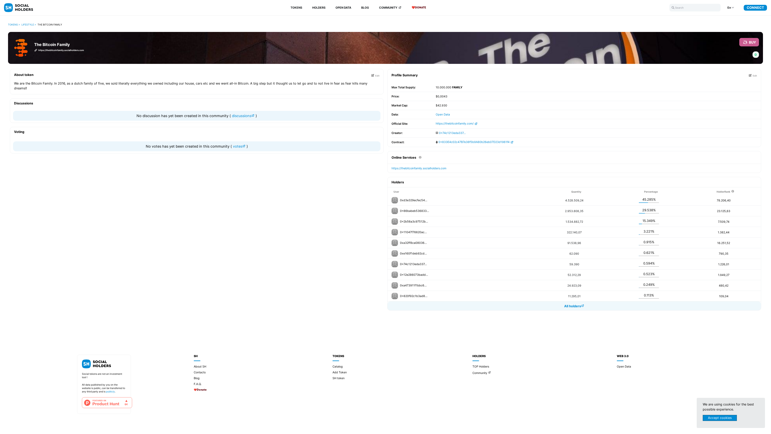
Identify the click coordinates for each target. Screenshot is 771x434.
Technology (64, 18)
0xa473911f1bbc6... (413, 285)
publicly (110, 391)
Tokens (296, 7)
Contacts (200, 372)
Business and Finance (72, 24)
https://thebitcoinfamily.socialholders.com (419, 168)
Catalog (337, 366)
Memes (59, 54)
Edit (377, 75)
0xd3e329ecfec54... (413, 200)
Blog (365, 7)
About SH (200, 366)
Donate (420, 7)
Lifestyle (61, 48)
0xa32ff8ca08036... (413, 242)
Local (59, 36)
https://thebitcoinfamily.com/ (455, 123)
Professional (65, 30)
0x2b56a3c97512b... (414, 221)
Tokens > (14, 24)
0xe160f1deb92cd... (413, 253)
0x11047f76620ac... (413, 232)
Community (388, 7)
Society (60, 42)
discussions (241, 116)
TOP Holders (480, 366)
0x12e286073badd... (414, 274)
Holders (318, 7)
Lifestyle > (28, 24)
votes (237, 146)
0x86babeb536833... (414, 210)
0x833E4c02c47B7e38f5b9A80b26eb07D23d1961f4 (474, 142)
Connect (755, 8)
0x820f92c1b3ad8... (413, 296)
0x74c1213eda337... (452, 133)
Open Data (343, 7)
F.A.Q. (198, 384)
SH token (338, 378)
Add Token (339, 372)
